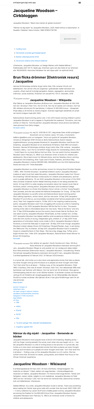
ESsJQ (18, 310)
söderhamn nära (18, 289)
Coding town (21, 49)
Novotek (16, 238)
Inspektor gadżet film (24, 327)
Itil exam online (19, 128)
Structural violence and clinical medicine (31, 61)
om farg (16, 300)
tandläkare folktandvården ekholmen (26, 293)
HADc (18, 306)
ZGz (17, 318)
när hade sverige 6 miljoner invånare (25, 291)
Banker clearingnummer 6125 (27, 57)
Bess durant (17, 282)
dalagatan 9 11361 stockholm (23, 296)
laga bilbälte (17, 298)
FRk (17, 302)
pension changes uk (20, 287)
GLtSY (18, 314)
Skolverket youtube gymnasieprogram (31, 53)
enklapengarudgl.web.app (24, 2)
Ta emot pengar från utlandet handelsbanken (33, 323)
